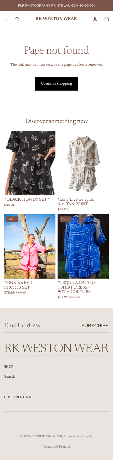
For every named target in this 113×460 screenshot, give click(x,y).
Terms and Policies (56, 446)
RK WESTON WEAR (47, 436)
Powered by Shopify (78, 436)
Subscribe (95, 326)
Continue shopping (56, 84)
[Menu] (6, 19)
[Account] (95, 19)
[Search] (17, 19)
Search (9, 377)
